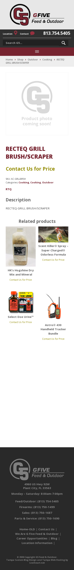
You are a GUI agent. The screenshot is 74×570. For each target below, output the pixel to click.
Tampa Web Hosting (53, 559)
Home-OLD (27, 529)
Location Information (37, 543)
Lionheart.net (37, 562)
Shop (20, 59)
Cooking (47, 59)
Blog (54, 538)
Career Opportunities (32, 538)
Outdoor (33, 59)
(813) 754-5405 (48, 501)
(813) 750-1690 (48, 518)
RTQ (9, 189)
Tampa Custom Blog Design (21, 559)
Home (9, 59)
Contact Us (46, 529)
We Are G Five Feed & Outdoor (37, 534)
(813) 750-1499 (44, 507)
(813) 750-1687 (41, 513)
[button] (63, 43)
